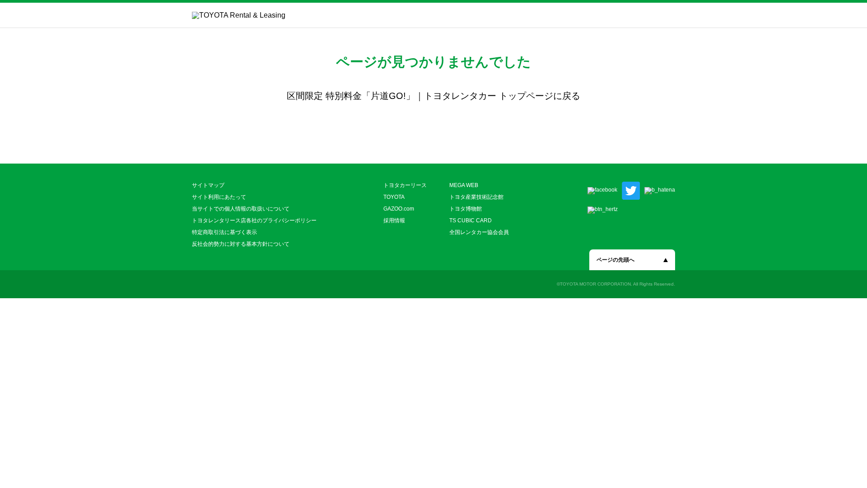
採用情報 (394, 220)
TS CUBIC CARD (470, 220)
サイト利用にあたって (219, 197)
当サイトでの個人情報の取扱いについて (240, 209)
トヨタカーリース (405, 185)
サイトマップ (208, 185)
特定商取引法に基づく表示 (224, 232)
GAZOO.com (398, 209)
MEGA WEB (463, 185)
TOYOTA (394, 197)
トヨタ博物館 (465, 209)
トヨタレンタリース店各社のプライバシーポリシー (254, 220)
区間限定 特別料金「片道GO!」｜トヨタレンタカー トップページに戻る (433, 96)
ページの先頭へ (615, 260)
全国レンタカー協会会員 (479, 232)
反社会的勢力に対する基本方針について (240, 244)
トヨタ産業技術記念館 (476, 197)
